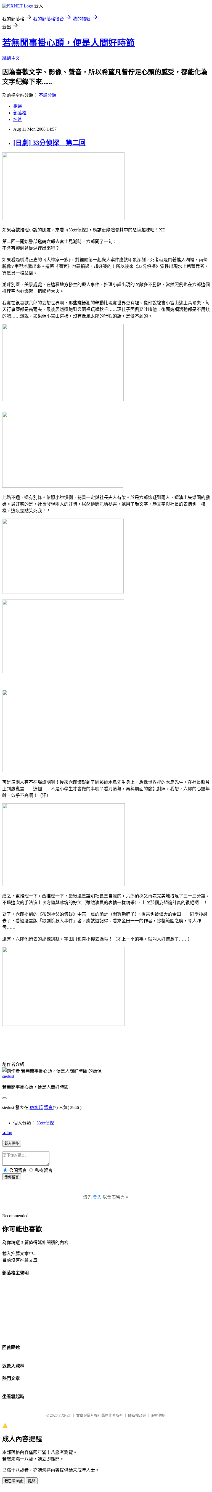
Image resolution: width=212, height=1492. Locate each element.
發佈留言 (11, 1177)
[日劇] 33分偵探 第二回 (49, 142)
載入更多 (11, 1143)
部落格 (19, 112)
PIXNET (65, 1415)
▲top (7, 1132)
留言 (48, 1107)
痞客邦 (36, 1107)
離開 (31, 1481)
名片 (17, 119)
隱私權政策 (137, 1415)
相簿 (17, 106)
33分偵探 (45, 1123)
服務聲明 (158, 1415)
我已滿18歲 (13, 1481)
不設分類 (47, 95)
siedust (8, 1076)
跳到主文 (11, 58)
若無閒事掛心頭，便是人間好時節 (68, 43)
